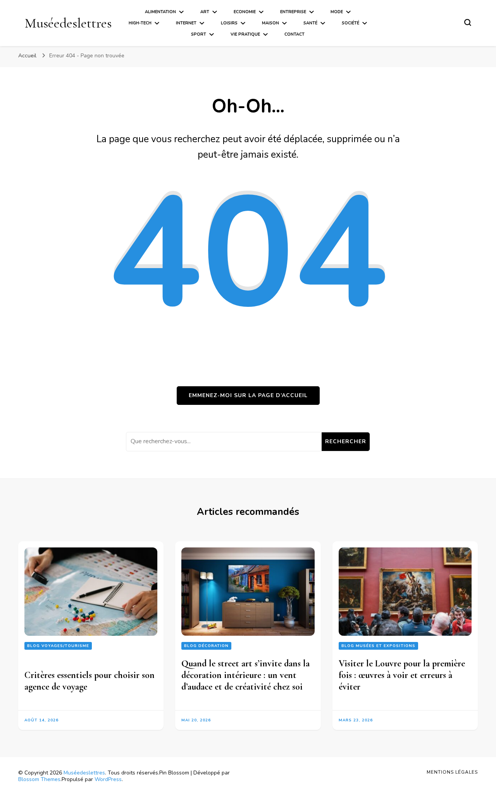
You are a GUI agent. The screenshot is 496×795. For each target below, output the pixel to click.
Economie (245, 12)
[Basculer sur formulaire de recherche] (467, 22)
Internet (186, 23)
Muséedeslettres (68, 23)
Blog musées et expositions (378, 646)
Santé (310, 23)
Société (350, 23)
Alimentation (160, 12)
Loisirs (229, 23)
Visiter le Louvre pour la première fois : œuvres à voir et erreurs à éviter (402, 675)
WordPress (108, 779)
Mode (337, 12)
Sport (198, 34)
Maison (270, 23)
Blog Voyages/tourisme (58, 646)
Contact (294, 34)
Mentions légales (452, 772)
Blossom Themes (39, 779)
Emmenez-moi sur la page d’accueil (248, 395)
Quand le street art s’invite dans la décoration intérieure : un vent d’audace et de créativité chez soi (245, 675)
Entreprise (293, 12)
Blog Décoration (206, 646)
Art (204, 12)
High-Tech (140, 23)
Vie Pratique (245, 34)
